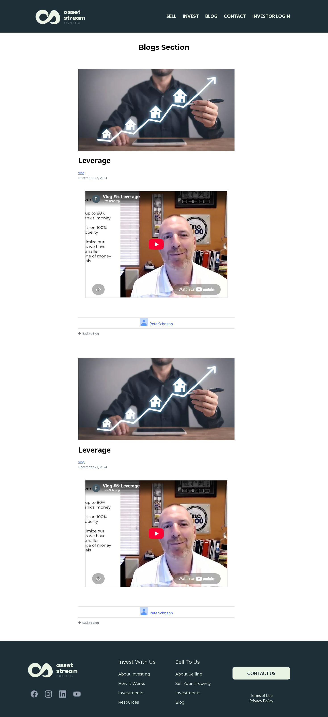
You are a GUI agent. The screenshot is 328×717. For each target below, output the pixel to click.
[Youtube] (77, 694)
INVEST (191, 16)
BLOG (211, 16)
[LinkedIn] (63, 694)
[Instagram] (48, 694)
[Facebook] (34, 694)
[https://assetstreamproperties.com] (61, 16)
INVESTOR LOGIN (271, 16)
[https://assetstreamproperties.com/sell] (53, 669)
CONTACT (235, 16)
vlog (81, 173)
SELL (171, 16)
